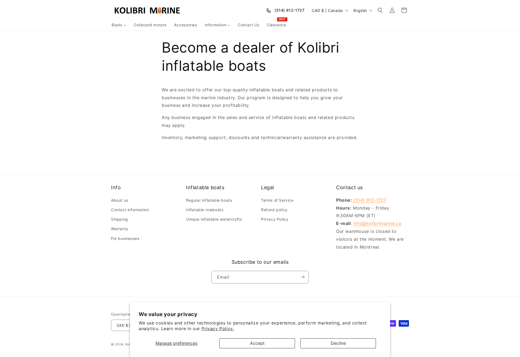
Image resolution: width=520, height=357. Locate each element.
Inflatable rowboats (204, 209)
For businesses (125, 238)
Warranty (119, 228)
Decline (338, 343)
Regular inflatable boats (209, 200)
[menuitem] (119, 25)
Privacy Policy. (218, 328)
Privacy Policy (274, 219)
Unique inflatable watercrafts (214, 219)
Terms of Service (277, 200)
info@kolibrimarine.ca (377, 223)
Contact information (130, 209)
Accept (257, 343)
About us (119, 200)
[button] (380, 10)
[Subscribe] (302, 277)
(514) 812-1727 (289, 10)
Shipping (119, 219)
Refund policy (274, 209)
